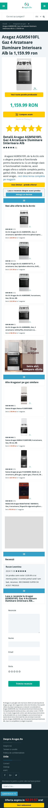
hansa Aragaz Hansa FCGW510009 (19, 408)
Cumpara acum (26, 114)
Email (10, 652)
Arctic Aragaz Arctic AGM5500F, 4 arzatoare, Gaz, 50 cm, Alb (23, 297)
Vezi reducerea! (24, 805)
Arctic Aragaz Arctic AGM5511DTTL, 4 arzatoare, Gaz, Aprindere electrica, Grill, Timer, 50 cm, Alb (22, 265)
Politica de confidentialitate (13, 753)
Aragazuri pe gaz (19, 24)
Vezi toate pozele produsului (24, 95)
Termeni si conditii (10, 749)
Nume (11, 638)
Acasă (5, 24)
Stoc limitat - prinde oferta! (24, 185)
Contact (6, 763)
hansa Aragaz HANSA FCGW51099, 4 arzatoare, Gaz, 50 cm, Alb (24, 441)
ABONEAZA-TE (10, 794)
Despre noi (7, 746)
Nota (10, 666)
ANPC (5, 770)
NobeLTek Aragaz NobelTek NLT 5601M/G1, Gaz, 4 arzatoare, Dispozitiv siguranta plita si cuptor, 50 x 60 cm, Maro (23, 505)
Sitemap (6, 767)
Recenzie (12, 610)
